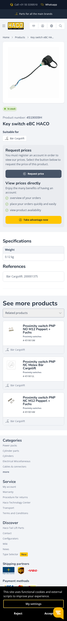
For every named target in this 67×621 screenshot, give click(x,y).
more (6, 471)
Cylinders (8, 456)
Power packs (10, 445)
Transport (8, 507)
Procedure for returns (15, 497)
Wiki (5, 543)
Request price (36, 173)
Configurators (10, 538)
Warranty (8, 492)
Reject (18, 613)
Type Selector (10, 554)
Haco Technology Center (17, 502)
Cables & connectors (14, 466)
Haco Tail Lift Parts (13, 527)
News (6, 549)
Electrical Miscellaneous (16, 461)
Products (20, 37)
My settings (33, 604)
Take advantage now (36, 219)
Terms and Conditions (15, 513)
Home (6, 37)
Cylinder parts (11, 450)
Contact (7, 533)
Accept (49, 613)
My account (9, 486)
